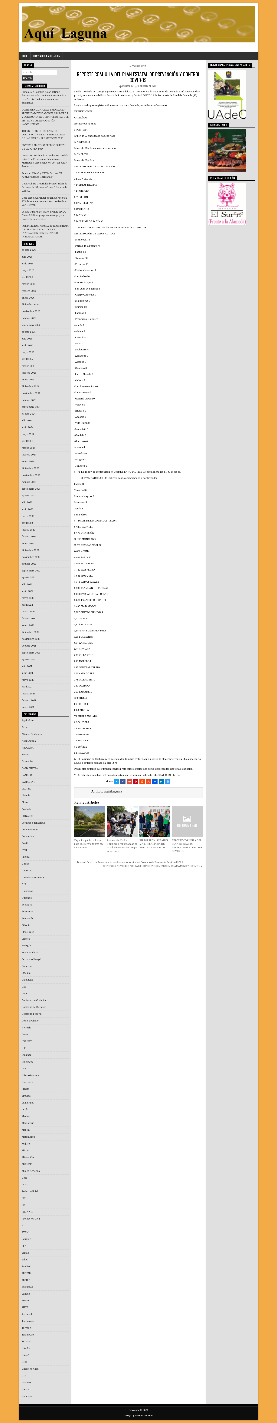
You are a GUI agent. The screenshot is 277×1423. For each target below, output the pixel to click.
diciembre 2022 (30, 550)
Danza (25, 863)
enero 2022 (28, 625)
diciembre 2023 (30, 468)
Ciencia (26, 795)
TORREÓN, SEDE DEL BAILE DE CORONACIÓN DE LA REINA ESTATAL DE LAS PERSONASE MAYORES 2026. (43, 135)
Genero (26, 993)
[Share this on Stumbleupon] (148, 781)
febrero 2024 (29, 454)
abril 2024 (27, 441)
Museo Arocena (31, 1171)
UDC (24, 1362)
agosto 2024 (29, 413)
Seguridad (27, 1287)
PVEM (25, 1232)
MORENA (27, 1164)
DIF (24, 884)
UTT (24, 1375)
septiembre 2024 (31, 407)
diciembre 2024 (30, 386)
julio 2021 (27, 666)
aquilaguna (127, 86)
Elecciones (28, 932)
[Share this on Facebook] (122, 781)
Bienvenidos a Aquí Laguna (46, 56)
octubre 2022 (29, 564)
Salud (25, 1259)
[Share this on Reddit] (142, 781)
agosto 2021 (28, 659)
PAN (24, 1184)
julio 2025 (27, 338)
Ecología (27, 904)
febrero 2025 (29, 373)
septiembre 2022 (31, 570)
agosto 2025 (29, 332)
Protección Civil (31, 1218)
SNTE (25, 1307)
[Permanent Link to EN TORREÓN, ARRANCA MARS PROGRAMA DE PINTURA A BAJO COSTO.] (154, 821)
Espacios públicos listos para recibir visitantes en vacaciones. (88, 844)
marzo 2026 (28, 284)
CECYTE (26, 788)
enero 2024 (28, 461)
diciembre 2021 (30, 632)
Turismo (26, 1341)
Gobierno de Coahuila (34, 1000)
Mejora (26, 1143)
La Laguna (28, 1102)
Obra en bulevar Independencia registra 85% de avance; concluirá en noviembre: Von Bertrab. (44, 201)
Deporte (26, 870)
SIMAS (25, 1300)
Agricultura (28, 720)
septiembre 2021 (31, 652)
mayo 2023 (28, 516)
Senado (26, 1293)
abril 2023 (27, 523)
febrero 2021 (29, 700)
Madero (26, 1116)
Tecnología (28, 1321)
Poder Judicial (30, 1191)
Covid (143, 66)
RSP (24, 1246)
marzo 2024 (28, 448)
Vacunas (26, 1382)
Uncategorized (30, 1369)
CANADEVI (28, 782)
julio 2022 (27, 584)
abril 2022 (27, 605)
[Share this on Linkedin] (161, 781)
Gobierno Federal (31, 1014)
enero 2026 (28, 297)
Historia (26, 1027)
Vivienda (27, 1396)
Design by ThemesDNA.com (138, 1415)
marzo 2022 (28, 611)
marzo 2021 (28, 693)
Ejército (26, 925)
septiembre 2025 (31, 325)
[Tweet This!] (116, 781)
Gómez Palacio (30, 1020)
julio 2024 (27, 420)
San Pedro (27, 1266)
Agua (25, 727)
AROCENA (28, 747)
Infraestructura (30, 1075)
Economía (27, 911)
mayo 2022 (28, 598)
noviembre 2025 (31, 311)
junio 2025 (27, 345)
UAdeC (25, 1355)
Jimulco (26, 1096)
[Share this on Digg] (155, 781)
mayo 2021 (28, 680)
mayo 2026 (28, 270)
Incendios (27, 1062)
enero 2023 (28, 543)
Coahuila (136, 66)
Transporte (28, 1334)
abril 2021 (27, 686)
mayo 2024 (28, 434)
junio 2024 (27, 427)
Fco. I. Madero (30, 952)
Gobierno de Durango (34, 1007)
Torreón (26, 1328)
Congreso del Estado (33, 823)
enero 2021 (28, 707)
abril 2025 (27, 359)
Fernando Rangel (31, 959)
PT (23, 1225)
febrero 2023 (29, 536)
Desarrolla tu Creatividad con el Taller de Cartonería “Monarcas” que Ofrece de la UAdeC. (44, 187)
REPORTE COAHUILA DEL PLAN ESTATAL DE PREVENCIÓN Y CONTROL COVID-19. (138, 77)
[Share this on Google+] (129, 781)
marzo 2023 (28, 529)
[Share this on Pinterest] (135, 781)
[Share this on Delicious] (167, 781)
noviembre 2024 (31, 393)
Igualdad (26, 1055)
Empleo (26, 939)
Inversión (27, 1082)
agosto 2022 (29, 577)
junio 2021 (27, 673)
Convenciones (30, 829)
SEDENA (27, 1273)
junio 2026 (28, 263)
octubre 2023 (29, 482)
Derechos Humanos (33, 877)
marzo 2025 (28, 366)
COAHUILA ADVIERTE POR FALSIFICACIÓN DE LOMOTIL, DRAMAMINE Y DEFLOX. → (153, 866)
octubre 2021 (29, 645)
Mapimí (26, 1130)
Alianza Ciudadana (32, 734)
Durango (27, 898)
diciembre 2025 (30, 304)
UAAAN (26, 1348)
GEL (24, 986)
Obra (24, 1177)
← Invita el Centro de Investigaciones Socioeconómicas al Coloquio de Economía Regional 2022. (128, 862)
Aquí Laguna (29, 741)
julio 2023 (27, 502)
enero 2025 (28, 379)
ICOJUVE (27, 1041)
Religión (26, 1239)
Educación (28, 918)
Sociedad (27, 1314)
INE (24, 1068)
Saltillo (25, 1253)
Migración (28, 1157)
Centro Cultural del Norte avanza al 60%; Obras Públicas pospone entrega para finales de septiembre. (44, 215)
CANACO (27, 775)
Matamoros (28, 1137)
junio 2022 (27, 591)
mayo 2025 (28, 352)
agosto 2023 (29, 495)
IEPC (24, 1048)
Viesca (25, 1389)
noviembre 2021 (31, 639)
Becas (25, 754)
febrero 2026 (29, 291)
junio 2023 (27, 509)
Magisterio (28, 1123)
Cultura (26, 857)
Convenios (28, 836)
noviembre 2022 (31, 557)
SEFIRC (26, 1280)
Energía (26, 945)
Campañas (28, 761)
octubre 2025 (29, 318)
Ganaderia (27, 979)
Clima (25, 802)
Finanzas (27, 966)
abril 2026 (27, 277)
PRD (24, 1198)
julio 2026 (27, 257)
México (26, 1150)
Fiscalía (26, 973)
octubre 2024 (29, 400)
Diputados (27, 891)
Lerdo (25, 1109)
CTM (24, 850)
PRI (24, 1205)
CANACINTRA (30, 768)
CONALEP (27, 816)
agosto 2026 (29, 250)
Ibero (25, 1034)
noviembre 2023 (31, 475)
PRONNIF (27, 1212)
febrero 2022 (29, 618)
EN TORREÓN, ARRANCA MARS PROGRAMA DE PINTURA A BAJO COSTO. (154, 844)
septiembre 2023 (31, 489)
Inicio (25, 56)
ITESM (25, 1089)
